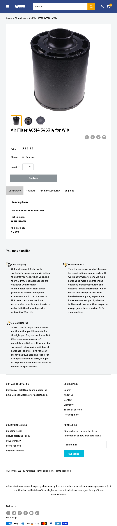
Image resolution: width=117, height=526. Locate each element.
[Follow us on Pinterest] (25, 512)
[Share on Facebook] (87, 137)
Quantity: (16, 166)
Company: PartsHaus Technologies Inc (26, 389)
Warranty (69, 404)
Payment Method (15, 450)
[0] (108, 6)
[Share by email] (104, 137)
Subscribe (73, 453)
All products (20, 18)
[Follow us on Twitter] (14, 512)
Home (9, 18)
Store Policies (13, 445)
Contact (68, 399)
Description (15, 190)
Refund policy (71, 414)
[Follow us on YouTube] (31, 512)
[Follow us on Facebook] (8, 512)
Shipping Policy (14, 430)
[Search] (91, 6)
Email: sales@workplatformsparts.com (27, 394)
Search (67, 389)
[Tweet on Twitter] (98, 137)
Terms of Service (73, 409)
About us (68, 394)
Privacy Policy (13, 440)
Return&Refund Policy (18, 435)
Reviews (30, 190)
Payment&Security (50, 190)
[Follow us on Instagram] (20, 512)
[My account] (102, 6)
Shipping (69, 190)
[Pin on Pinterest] (92, 137)
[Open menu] (7, 6)
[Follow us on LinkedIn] (37, 512)
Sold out (33, 178)
